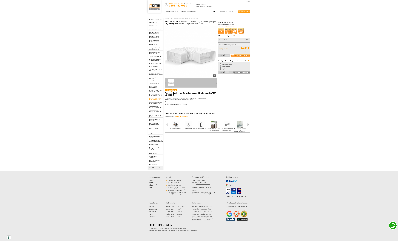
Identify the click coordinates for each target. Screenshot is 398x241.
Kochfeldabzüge (153, 66)
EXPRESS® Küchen (154, 45)
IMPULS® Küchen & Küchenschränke (154, 32)
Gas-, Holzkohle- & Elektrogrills (154, 161)
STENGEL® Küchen (154, 23)
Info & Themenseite (155, 168)
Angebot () (232, 11)
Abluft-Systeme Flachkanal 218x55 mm (155, 107)
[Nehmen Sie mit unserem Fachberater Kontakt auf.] (234, 31)
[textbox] (196, 11)
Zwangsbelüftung (154, 83)
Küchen (154, 7)
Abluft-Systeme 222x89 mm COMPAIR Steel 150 (155, 95)
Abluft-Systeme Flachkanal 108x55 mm (155, 110)
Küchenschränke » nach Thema (154, 52)
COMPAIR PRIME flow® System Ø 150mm (155, 91)
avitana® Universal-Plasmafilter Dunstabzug (156, 73)
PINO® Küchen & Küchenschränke (154, 37)
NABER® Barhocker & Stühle (155, 136)
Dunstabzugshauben (155, 63)
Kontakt (248, 1)
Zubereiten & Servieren (153, 156)
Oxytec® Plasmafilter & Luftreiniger (155, 70)
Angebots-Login (153, 184)
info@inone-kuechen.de (203, 184)
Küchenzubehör (153, 144)
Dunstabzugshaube (197, 194)
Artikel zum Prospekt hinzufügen (226, 26)
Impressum (152, 206)
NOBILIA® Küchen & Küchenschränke (155, 41)
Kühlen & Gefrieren (154, 129)
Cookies (151, 213)
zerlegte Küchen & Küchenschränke (154, 48)
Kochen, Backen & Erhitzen (154, 119)
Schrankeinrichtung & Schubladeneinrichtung (156, 141)
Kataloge (151, 182)
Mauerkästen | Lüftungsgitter (153, 87)
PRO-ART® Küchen (154, 26)
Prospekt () (223, 11)
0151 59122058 (202, 182)
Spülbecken (213, 194)
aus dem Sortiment (181, 116)
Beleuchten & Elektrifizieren (153, 152)
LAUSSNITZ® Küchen (155, 29)
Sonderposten (153, 164)
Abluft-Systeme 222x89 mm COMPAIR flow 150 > (182, 18)
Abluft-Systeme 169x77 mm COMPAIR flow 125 (155, 103)
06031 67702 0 (201, 180)
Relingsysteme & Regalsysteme (154, 148)
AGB (150, 208)
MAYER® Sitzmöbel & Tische (155, 132)
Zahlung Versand (151, 186)
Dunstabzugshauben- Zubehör (155, 77)
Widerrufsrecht (153, 209)
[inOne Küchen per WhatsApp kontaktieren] (393, 225)
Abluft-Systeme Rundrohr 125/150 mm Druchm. (155, 115)
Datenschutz (152, 211)
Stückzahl (221, 55)
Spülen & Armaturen (155, 56)
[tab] (155, 19)
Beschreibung (171, 90)
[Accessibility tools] (9, 237)
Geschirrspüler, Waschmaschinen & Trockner (155, 124)
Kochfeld (206, 194)
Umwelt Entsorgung (152, 215)
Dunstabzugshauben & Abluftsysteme (155, 60)
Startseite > (167, 18)
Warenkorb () (245, 11)
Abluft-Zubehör (153, 80)
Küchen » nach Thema (155, 19)
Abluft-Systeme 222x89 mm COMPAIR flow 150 (155, 99)
